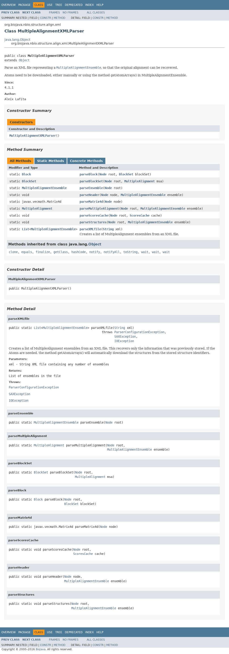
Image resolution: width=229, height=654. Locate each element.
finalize (43, 252)
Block (26, 174)
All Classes (96, 12)
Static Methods (50, 161)
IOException (124, 341)
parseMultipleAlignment (99, 208)
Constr (45, 17)
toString (130, 252)
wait (144, 252)
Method (59, 17)
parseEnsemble (91, 188)
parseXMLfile (90, 229)
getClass (60, 252)
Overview (8, 4)
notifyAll (112, 252)
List (25, 229)
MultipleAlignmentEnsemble (44, 188)
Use (50, 4)
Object (24, 60)
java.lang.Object (17, 39)
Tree (58, 4)
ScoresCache (139, 215)
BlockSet (126, 174)
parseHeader (89, 195)
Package (24, 4)
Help (99, 4)
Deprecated (74, 4)
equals (26, 252)
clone (13, 252)
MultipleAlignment (139, 181)
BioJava (40, 649)
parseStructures (93, 222)
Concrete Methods (86, 161)
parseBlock (89, 174)
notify (94, 252)
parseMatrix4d (91, 201)
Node (102, 174)
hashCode (78, 252)
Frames (54, 12)
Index (89, 4)
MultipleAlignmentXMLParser (32, 135)
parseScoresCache (94, 215)
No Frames (70, 12)
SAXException (125, 336)
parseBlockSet (91, 181)
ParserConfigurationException (139, 332)
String (108, 229)
